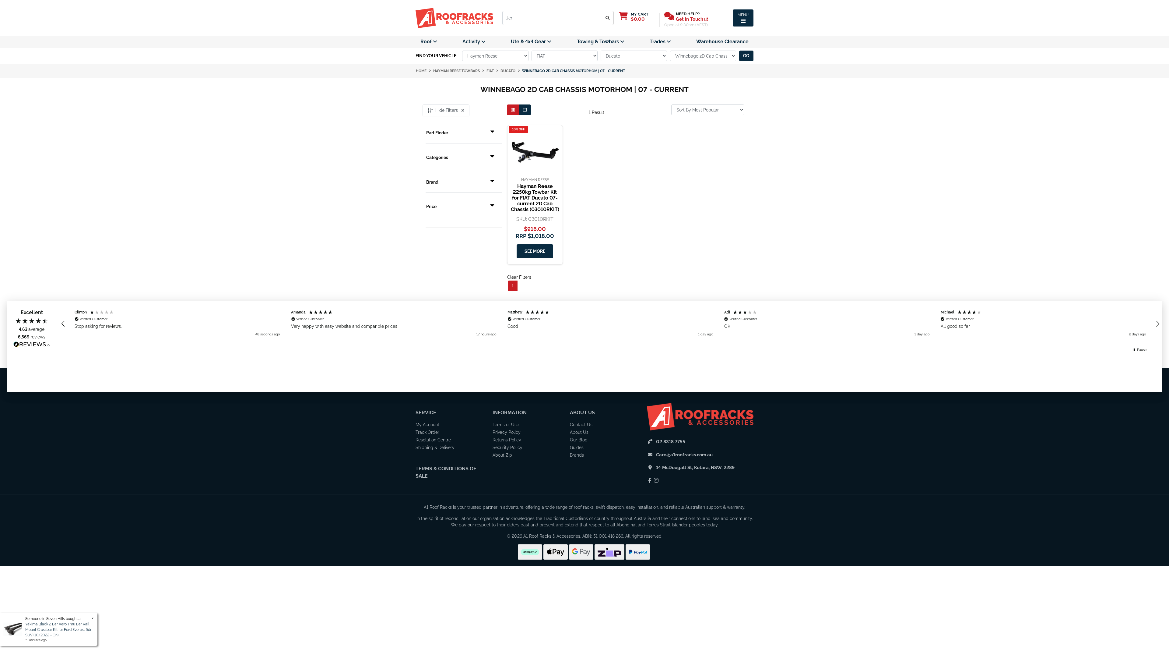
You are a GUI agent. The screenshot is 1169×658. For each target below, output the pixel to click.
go (746, 55)
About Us (582, 413)
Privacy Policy (507, 432)
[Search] (608, 18)
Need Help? (688, 14)
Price (431, 206)
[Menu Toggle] (743, 18)
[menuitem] (429, 42)
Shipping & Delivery (435, 447)
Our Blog (579, 439)
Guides (577, 447)
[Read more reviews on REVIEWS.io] (31, 345)
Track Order (427, 432)
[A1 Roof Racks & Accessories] (454, 17)
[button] (63, 324)
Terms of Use (506, 424)
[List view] (525, 109)
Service (426, 413)
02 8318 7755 (670, 441)
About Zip (502, 455)
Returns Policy (507, 439)
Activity (471, 41)
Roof (426, 41)
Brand (432, 182)
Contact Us (581, 424)
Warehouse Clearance (722, 41)
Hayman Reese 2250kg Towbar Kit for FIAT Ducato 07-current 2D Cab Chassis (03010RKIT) (535, 198)
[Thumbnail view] (513, 109)
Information (510, 413)
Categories (437, 157)
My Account (427, 424)
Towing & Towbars (598, 41)
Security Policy (507, 447)
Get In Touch (690, 19)
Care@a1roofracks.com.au (684, 455)
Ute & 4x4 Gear (529, 41)
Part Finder (437, 132)
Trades (658, 41)
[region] (610, 324)
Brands (577, 455)
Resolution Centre (433, 439)
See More (535, 251)
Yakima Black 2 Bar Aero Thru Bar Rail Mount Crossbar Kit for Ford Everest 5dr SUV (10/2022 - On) (58, 629)
